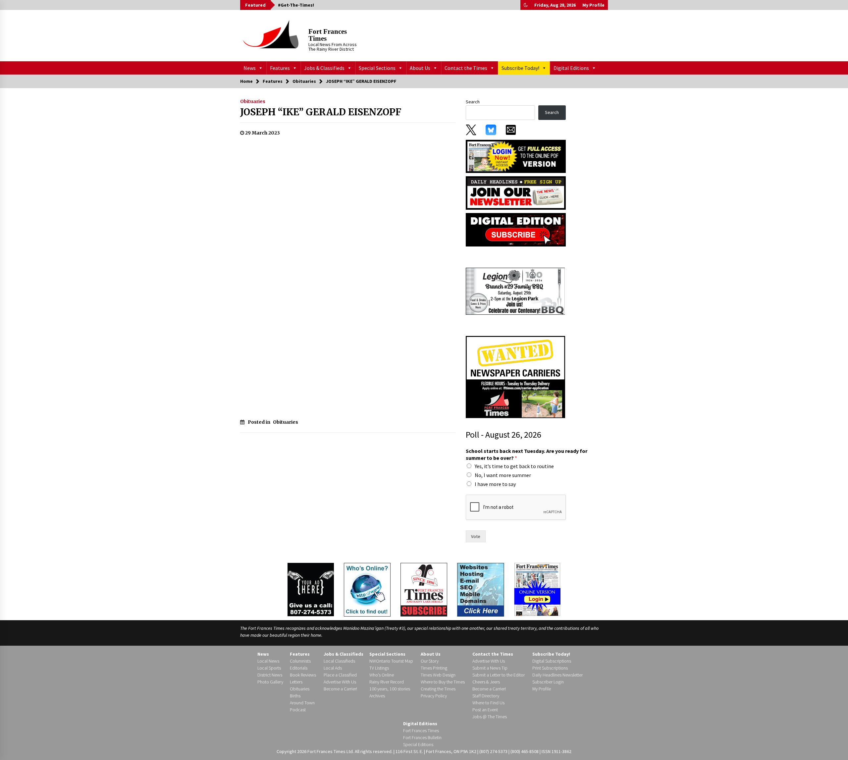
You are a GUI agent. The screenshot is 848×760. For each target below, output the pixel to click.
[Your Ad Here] (311, 589)
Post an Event (485, 710)
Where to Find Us (488, 703)
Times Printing (434, 668)
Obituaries (252, 101)
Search (473, 102)
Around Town (302, 703)
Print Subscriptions (550, 668)
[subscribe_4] (516, 192)
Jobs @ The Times (489, 717)
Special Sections (377, 68)
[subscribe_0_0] (516, 156)
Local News (268, 661)
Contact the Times (466, 68)
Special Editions (418, 744)
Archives (377, 696)
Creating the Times (438, 689)
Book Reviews (303, 675)
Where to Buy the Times (443, 682)
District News (269, 675)
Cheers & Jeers (486, 682)
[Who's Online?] (367, 589)
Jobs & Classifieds (324, 68)
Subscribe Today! (520, 68)
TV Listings (379, 668)
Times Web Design (438, 675)
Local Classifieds (339, 661)
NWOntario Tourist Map (391, 661)
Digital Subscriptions (551, 661)
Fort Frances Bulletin (422, 737)
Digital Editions (571, 68)
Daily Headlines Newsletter (557, 675)
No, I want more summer (503, 475)
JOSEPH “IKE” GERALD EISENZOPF (320, 112)
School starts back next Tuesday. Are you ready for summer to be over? (526, 454)
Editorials (298, 668)
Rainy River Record (386, 682)
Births (295, 696)
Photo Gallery (270, 682)
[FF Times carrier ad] (515, 377)
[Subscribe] (423, 590)
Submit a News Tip (489, 668)
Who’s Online (381, 675)
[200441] (515, 291)
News (249, 68)
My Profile (593, 5)
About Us (420, 68)
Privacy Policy (434, 696)
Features (280, 68)
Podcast (298, 710)
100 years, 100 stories (389, 689)
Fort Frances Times (327, 34)
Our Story (430, 661)
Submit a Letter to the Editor (498, 675)
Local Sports (269, 668)
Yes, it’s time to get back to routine (514, 466)
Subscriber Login (548, 682)
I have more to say (495, 484)
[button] (526, 5)
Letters (296, 682)
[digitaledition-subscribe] (516, 229)
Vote (475, 536)
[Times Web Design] (480, 589)
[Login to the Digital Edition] (537, 589)
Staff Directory (485, 696)
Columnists (300, 661)
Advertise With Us (340, 682)
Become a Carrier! (340, 689)
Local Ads (333, 668)
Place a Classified (340, 675)
